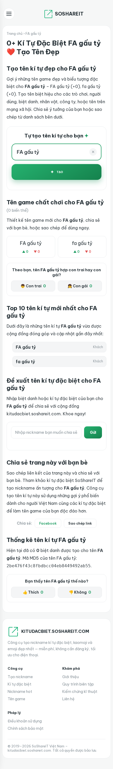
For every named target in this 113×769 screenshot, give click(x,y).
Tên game (16, 699)
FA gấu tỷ (31, 243)
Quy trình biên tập (78, 684)
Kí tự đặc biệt (19, 684)
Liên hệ (68, 699)
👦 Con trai (33, 286)
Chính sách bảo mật (25, 728)
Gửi (93, 432)
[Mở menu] (9, 13)
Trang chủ (15, 33)
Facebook (48, 523)
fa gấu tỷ (82, 243)
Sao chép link (80, 523)
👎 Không (80, 592)
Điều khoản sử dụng (25, 721)
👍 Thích (33, 592)
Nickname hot (20, 691)
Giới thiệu (70, 676)
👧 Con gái (80, 286)
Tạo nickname (20, 676)
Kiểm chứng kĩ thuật (79, 691)
